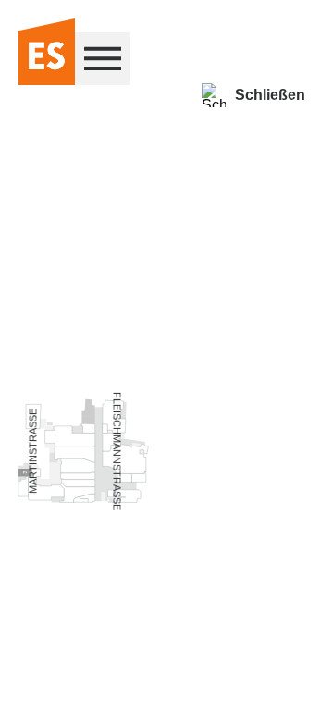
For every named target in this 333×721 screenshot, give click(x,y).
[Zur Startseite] (46, 53)
